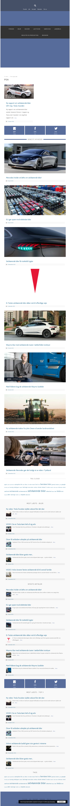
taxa (53, 491)
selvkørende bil (23, 491)
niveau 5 (44, 487)
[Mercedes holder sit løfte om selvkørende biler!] (35, 158)
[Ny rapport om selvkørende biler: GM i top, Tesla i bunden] (19, 91)
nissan (39, 487)
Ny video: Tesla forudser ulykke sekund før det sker (25, 509)
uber (8, 495)
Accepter (61, 802)
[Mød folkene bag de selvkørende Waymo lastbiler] (35, 367)
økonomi (28, 494)
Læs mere (28, 97)
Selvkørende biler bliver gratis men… (19, 555)
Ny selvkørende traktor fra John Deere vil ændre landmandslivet (30, 428)
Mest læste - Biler (35, 503)
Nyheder (39, 9)
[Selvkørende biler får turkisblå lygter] (35, 242)
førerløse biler (45, 484)
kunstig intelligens (14, 487)
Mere (16, 513)
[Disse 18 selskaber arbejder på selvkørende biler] (8, 544)
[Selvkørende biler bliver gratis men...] (8, 559)
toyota (5, 494)
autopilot (17, 484)
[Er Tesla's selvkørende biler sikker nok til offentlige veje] (35, 284)
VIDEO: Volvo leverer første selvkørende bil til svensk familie (29, 570)
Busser (27, 29)
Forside (25, 9)
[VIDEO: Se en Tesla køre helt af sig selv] (8, 529)
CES (28, 484)
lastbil (21, 487)
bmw (23, 484)
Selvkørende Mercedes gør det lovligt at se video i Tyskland (28, 470)
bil (21, 484)
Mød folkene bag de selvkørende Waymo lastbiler (25, 387)
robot (64, 487)
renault (51, 487)
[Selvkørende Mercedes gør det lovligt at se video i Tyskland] (35, 451)
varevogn (12, 494)
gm (60, 484)
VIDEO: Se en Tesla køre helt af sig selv (21, 524)
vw (19, 494)
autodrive (12, 484)
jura (8, 487)
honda (5, 487)
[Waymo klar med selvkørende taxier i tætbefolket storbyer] (35, 325)
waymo (23, 495)
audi (8, 484)
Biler (19, 29)
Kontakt (34, 9)
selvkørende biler (37, 490)
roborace (60, 487)
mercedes (30, 487)
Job (29, 9)
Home (7, 76)
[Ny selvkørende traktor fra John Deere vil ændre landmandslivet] (35, 409)
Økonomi (45, 35)
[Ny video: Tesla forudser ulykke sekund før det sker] (8, 514)
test (62, 491)
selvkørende (13, 491)
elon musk (32, 484)
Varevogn (47, 29)
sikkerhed (48, 491)
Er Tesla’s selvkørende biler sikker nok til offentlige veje (26, 303)
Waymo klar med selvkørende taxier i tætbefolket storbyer (28, 345)
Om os (45, 9)
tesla (59, 491)
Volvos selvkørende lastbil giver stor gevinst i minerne (26, 743)
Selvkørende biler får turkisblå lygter (19, 261)
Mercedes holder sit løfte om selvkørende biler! (23, 178)
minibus (35, 487)
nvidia (48, 487)
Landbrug (57, 29)
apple (5, 484)
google (63, 484)
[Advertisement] (35, 56)
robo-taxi (55, 487)
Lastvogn (36, 29)
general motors (55, 484)
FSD (39, 484)
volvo (17, 494)
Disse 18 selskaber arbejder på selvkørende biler (24, 539)
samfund (6, 491)
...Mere (15, 118)
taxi (55, 491)
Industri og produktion (30, 35)
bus (26, 484)
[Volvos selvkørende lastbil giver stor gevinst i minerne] (8, 748)
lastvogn (25, 487)
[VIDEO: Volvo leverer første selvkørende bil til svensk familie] (8, 574)
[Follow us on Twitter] (36, 1)
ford (36, 484)
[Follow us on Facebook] (34, 1)
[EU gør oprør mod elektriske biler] (35, 200)
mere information (51, 801)
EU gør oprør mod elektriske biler (18, 219)
